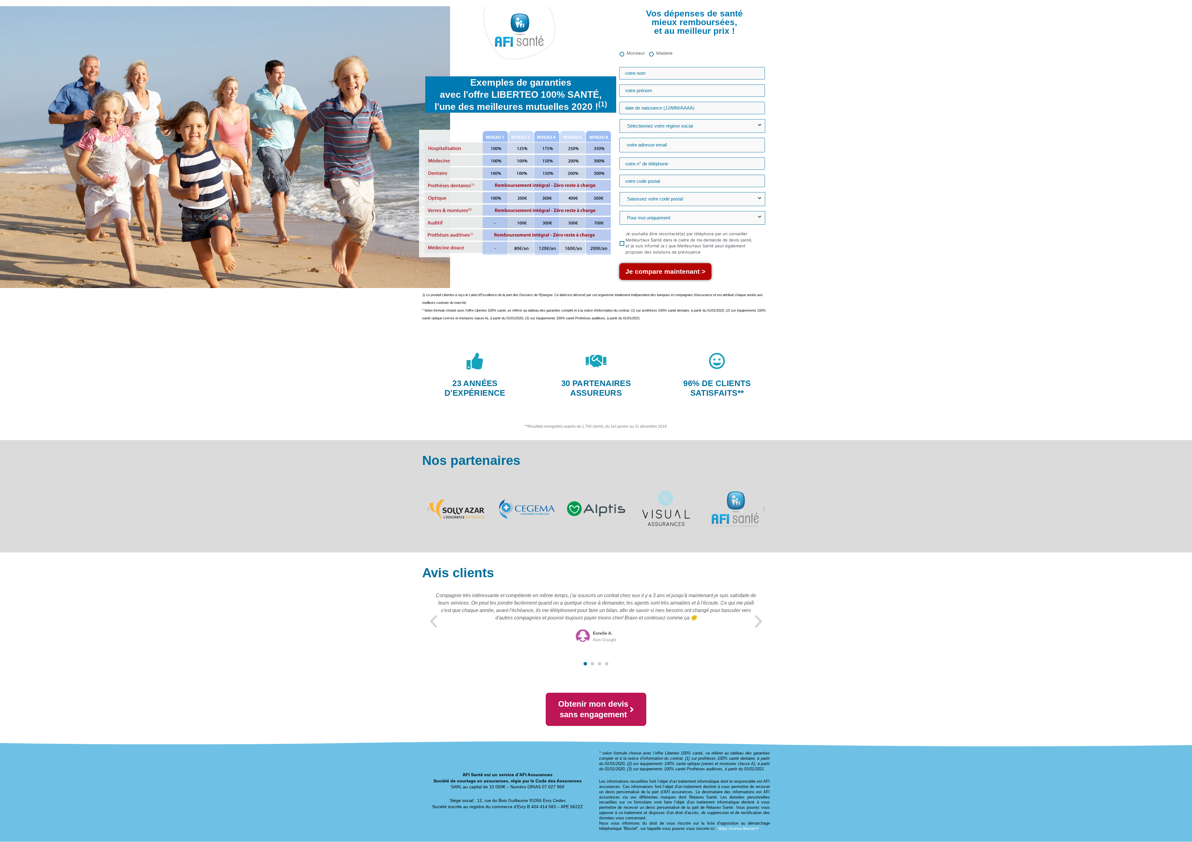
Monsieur (636, 53)
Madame (664, 53)
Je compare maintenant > (665, 271)
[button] (428, 509)
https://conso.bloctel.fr (738, 828)
